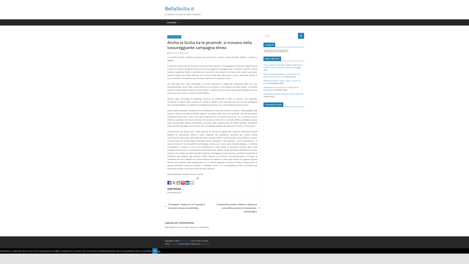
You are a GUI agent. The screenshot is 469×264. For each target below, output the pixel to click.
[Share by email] (192, 183)
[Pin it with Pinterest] (183, 183)
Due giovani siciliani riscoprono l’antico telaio (281, 94)
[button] (177, 22)
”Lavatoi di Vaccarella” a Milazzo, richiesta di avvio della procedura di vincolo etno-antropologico (236, 208)
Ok (155, 251)
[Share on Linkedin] (187, 183)
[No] (159, 252)
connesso (180, 227)
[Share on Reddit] (178, 183)
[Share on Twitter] (174, 183)
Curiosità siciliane (174, 37)
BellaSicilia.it (179, 8)
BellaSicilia (185, 53)
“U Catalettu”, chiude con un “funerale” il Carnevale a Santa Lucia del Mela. (186, 206)
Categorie (171, 22)
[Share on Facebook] (169, 183)
